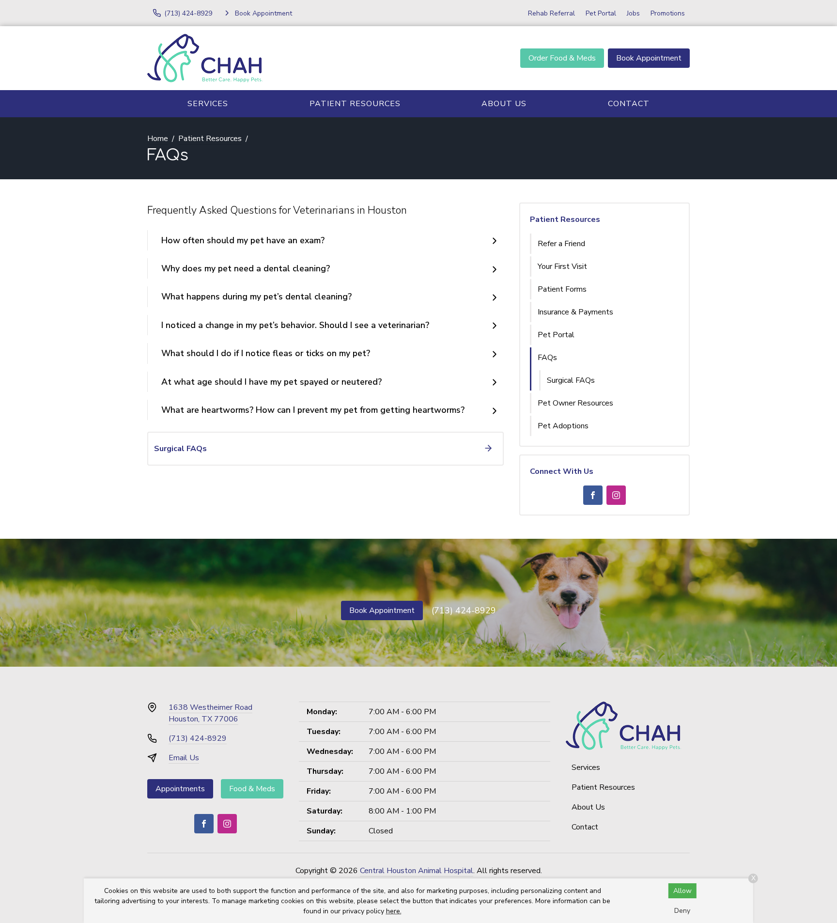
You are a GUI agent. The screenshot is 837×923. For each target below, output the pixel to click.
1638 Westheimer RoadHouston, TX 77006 (210, 713)
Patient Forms (562, 289)
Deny (682, 910)
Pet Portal (601, 13)
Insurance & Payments (575, 312)
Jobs (633, 13)
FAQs (547, 357)
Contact (629, 103)
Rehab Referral (551, 13)
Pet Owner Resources (575, 403)
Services (207, 103)
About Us (504, 103)
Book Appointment (649, 58)
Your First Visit (562, 266)
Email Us (184, 757)
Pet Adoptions (563, 426)
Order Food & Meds (562, 58)
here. (394, 911)
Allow (682, 890)
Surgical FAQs (571, 380)
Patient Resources (355, 103)
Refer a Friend (561, 243)
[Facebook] (593, 495)
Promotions (668, 13)
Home (157, 138)
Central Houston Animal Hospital (416, 870)
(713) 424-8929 (464, 610)
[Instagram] (616, 495)
